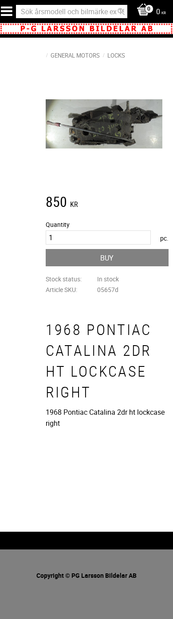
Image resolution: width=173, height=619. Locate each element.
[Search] (121, 11)
